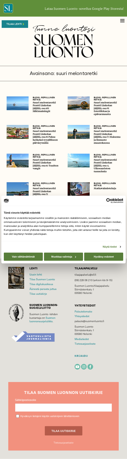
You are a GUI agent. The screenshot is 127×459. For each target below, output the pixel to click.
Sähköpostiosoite (25, 400)
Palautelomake (83, 311)
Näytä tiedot (110, 246)
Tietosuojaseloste (85, 343)
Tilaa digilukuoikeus (41, 284)
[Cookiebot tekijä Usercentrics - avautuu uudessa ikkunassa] (108, 200)
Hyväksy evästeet (104, 256)
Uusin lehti (35, 274)
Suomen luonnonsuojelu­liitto (42, 319)
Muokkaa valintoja (61, 256)
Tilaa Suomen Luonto (42, 279)
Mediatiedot (82, 339)
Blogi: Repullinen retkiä (44, 98)
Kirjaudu (81, 356)
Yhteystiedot (82, 316)
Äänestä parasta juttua (43, 289)
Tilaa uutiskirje (38, 294)
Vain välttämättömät (23, 256)
